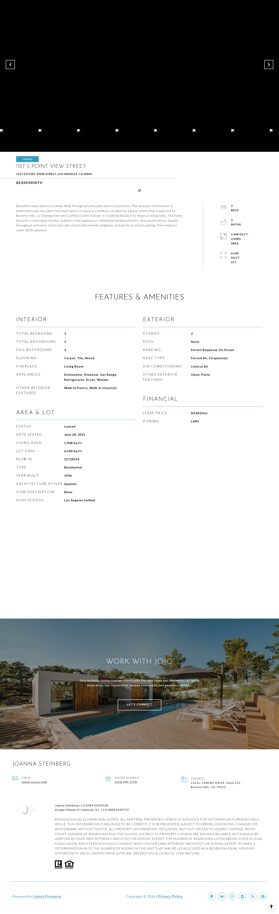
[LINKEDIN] (222, 896)
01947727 (123, 809)
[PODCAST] (211, 896)
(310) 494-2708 (126, 782)
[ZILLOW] (242, 896)
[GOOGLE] (263, 896)
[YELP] (252, 896)
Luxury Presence (47, 896)
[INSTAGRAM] (232, 896)
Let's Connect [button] (139, 704)
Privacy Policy (170, 896)
